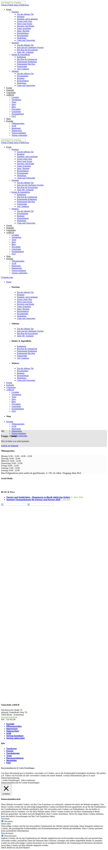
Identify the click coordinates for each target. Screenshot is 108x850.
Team (9, 756)
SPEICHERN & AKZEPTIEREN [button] (15, 848)
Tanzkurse (11, 748)
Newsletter (11, 760)
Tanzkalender (13, 753)
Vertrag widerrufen (15, 738)
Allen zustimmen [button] (28, 780)
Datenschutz (12, 731)
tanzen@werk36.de (9, 717)
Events (9, 751)
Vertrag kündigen (15, 736)
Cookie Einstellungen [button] (11, 780)
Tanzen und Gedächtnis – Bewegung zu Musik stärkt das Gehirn (38, 497)
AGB (8, 733)
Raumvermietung (15, 758)
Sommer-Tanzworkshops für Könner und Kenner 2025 (33, 500)
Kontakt (10, 724)
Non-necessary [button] (7, 833)
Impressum (12, 729)
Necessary (8, 821)
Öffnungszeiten (14, 726)
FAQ (8, 763)
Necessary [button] (5, 819)
